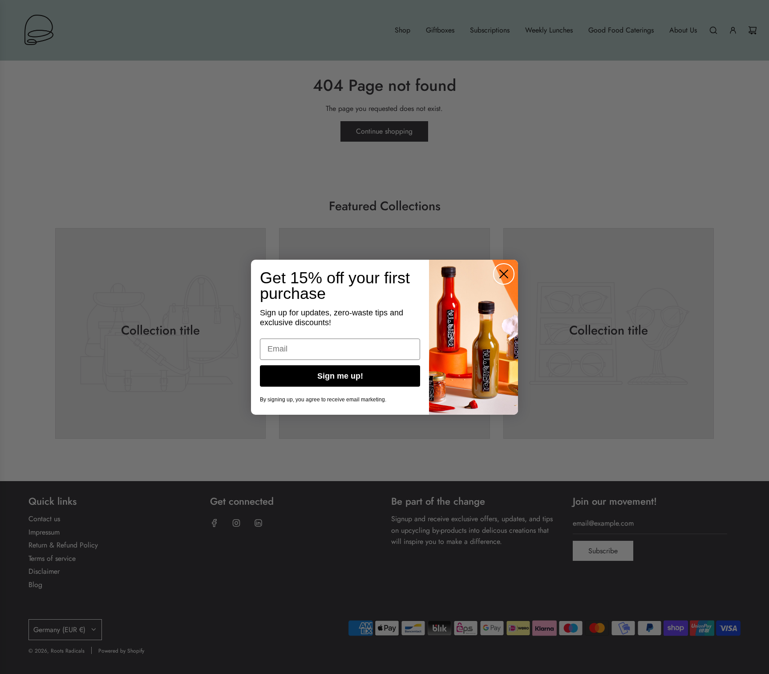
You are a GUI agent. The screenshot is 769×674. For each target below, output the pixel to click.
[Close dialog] (504, 274)
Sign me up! (340, 376)
